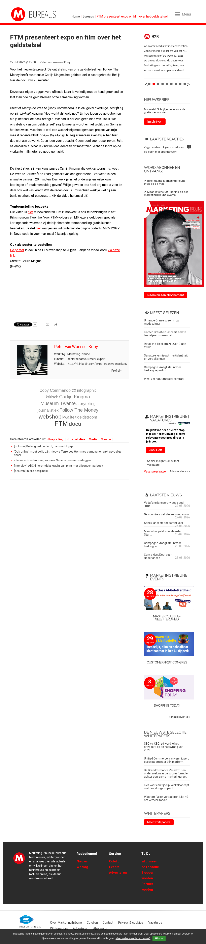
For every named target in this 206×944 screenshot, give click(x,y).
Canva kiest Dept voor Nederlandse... (158, 556)
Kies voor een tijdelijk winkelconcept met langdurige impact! (166, 786)
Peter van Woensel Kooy (55, 62)
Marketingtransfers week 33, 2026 (163, 55)
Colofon (115, 861)
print (56, 325)
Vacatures (155, 922)
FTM (61, 423)
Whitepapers (59, 929)
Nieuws (82, 861)
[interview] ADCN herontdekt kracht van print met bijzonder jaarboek (58, 465)
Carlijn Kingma (74, 396)
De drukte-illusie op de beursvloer (163, 60)
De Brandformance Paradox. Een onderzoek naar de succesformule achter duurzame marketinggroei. (166, 773)
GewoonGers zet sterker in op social (166, 514)
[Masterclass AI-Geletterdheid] (167, 598)
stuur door (48, 325)
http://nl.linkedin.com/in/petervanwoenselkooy (97, 363)
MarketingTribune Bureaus (26, 14)
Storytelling (55, 439)
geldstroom (87, 417)
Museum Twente (58, 403)
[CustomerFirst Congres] (167, 644)
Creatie (106, 439)
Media (93, 439)
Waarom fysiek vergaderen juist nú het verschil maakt (166, 798)
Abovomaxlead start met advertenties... (166, 46)
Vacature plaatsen (155, 471)
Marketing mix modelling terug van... (165, 65)
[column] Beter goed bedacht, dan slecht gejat (44, 446)
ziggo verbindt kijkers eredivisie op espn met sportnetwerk (164, 149)
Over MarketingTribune (66, 922)
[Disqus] (69, 540)
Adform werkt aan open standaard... (165, 70)
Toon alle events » (178, 716)
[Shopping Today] (167, 687)
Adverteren (118, 873)
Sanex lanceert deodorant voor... (164, 522)
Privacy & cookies (130, 922)
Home (75, 16)
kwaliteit (69, 417)
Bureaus (88, 16)
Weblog (82, 867)
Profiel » (116, 370)
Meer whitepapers (158, 822)
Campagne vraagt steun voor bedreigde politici (162, 369)
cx (73, 390)
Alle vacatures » (180, 471)
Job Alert (155, 450)
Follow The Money (78, 410)
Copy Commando (55, 390)
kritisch (52, 397)
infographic (87, 390)
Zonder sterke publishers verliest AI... (165, 50)
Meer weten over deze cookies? (133, 938)
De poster (17, 250)
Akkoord (159, 938)
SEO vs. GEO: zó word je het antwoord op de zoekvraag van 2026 (163, 747)
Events (114, 867)
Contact (108, 922)
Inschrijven (154, 121)
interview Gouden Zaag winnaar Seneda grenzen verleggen (52, 460)
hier (30, 212)
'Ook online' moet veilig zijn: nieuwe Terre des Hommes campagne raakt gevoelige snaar (68, 453)
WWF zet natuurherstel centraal (164, 378)
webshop (50, 416)
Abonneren (100, 929)
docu (75, 424)
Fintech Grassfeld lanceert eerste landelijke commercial (165, 334)
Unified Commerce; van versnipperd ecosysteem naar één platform (166, 760)
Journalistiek (76, 439)
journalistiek (48, 410)
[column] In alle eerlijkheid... (31, 471)
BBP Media (26, 920)
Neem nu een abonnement (165, 295)
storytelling (86, 403)
